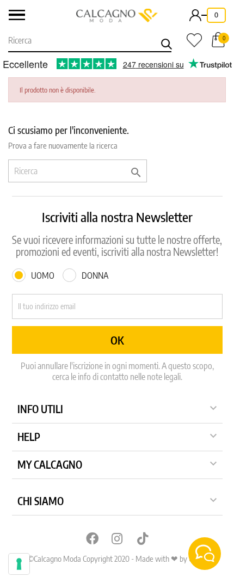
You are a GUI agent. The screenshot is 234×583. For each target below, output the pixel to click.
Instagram (117, 538)
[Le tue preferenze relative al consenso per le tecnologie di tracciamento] (19, 564)
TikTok (142, 538)
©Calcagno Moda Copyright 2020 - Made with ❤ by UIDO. (117, 558)
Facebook (91, 538)
